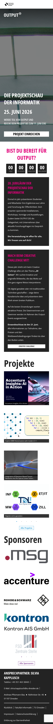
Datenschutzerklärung (26, 714)
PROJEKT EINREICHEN (26, 134)
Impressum (9, 714)
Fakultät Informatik (23, 707)
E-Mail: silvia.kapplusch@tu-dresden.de (21, 688)
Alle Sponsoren (26, 663)
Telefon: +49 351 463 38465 (16, 682)
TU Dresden (39, 707)
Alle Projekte (26, 528)
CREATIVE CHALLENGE (26, 346)
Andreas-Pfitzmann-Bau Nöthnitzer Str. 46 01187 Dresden (24, 696)
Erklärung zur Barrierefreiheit (17, 720)
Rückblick (8, 707)
